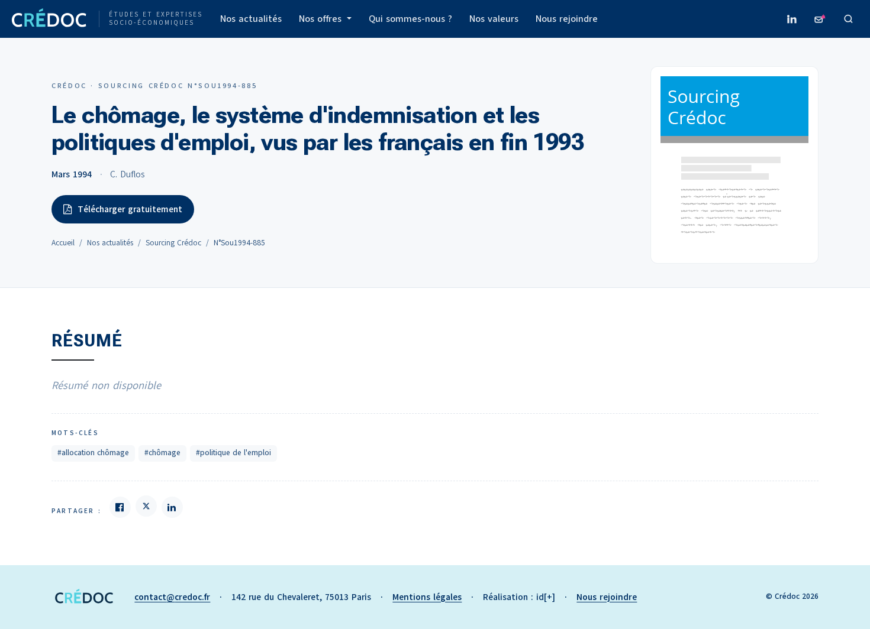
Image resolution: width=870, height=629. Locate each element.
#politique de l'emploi (233, 453)
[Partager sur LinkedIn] (172, 507)
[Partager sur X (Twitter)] (146, 506)
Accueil (63, 243)
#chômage (162, 453)
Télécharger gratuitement (130, 209)
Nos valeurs (493, 18)
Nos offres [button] (321, 18)
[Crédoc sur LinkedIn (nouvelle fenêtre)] (792, 19)
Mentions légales (427, 597)
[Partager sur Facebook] (120, 507)
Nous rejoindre (567, 18)
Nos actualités (251, 18)
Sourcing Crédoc (173, 243)
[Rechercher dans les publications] (848, 19)
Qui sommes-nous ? (410, 18)
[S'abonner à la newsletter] (820, 19)
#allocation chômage (93, 453)
